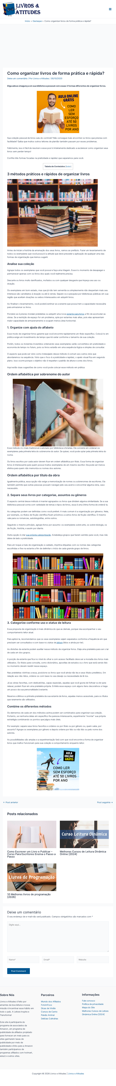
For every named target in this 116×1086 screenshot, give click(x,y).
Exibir (68, 166)
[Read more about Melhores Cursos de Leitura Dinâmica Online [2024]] (84, 834)
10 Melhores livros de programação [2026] (29, 895)
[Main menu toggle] (110, 9)
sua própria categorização (38, 535)
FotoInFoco (46, 1005)
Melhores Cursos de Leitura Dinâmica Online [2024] (83, 853)
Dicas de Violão (48, 1008)
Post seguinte (105, 802)
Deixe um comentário (17, 78)
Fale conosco (88, 1000)
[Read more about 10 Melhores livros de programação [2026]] (31, 877)
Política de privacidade (92, 1004)
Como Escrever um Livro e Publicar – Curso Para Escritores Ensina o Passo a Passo (31, 854)
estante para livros (75, 314)
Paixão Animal (47, 1015)
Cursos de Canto (49, 1011)
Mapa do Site (88, 1007)
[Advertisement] (58, 47)
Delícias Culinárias (49, 1018)
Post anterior (10, 802)
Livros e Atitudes (76, 1073)
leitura (59, 642)
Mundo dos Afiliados (51, 1001)
